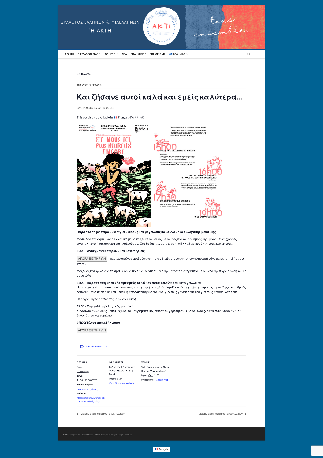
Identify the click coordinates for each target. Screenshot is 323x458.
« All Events (84, 73)
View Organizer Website (121, 383)
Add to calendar (94, 346)
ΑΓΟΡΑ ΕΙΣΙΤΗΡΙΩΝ (92, 258)
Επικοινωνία (158, 54)
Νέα (124, 54)
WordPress (100, 434)
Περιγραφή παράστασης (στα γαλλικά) (106, 299)
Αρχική (69, 54)
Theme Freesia (87, 434)
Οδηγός (110, 54)
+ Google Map (161, 379)
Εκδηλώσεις (138, 54)
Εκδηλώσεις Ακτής (87, 389)
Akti (65, 434)
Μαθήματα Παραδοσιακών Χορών (102, 413)
